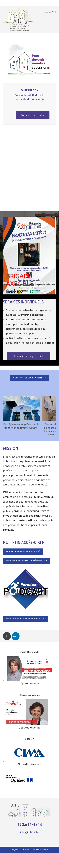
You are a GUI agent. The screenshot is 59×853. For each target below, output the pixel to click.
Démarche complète (31, 314)
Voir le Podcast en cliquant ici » (25, 619)
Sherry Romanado (29, 652)
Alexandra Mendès (30, 695)
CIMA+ (29, 739)
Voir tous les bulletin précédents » (26, 561)
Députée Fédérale (29, 683)
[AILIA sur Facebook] (7, 636)
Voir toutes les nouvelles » (29, 378)
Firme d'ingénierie (29, 764)
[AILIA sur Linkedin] (16, 636)
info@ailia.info (29, 832)
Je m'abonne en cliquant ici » (22, 551)
